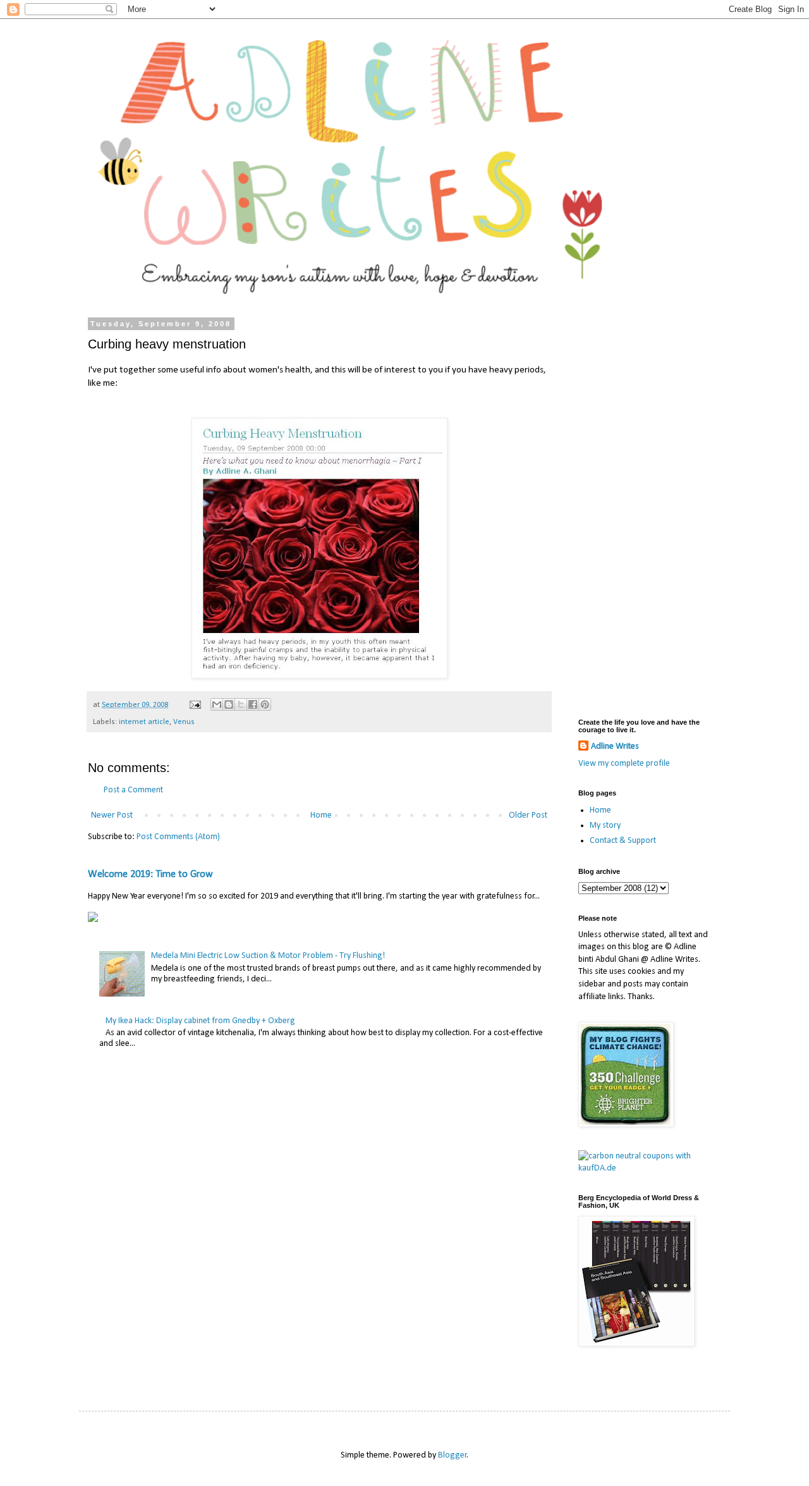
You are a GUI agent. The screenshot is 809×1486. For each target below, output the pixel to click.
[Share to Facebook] (252, 704)
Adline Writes (615, 746)
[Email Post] (194, 705)
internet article (144, 722)
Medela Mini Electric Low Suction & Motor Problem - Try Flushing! (268, 956)
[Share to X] (240, 704)
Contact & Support (623, 840)
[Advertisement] (644, 509)
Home (321, 815)
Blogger (452, 1455)
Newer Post (112, 815)
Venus (184, 722)
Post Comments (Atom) (178, 837)
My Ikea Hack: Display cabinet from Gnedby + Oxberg (200, 1021)
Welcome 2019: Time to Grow (150, 874)
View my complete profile (624, 763)
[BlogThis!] (228, 704)
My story (605, 825)
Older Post (528, 815)
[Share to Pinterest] (265, 704)
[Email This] (216, 704)
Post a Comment (133, 790)
